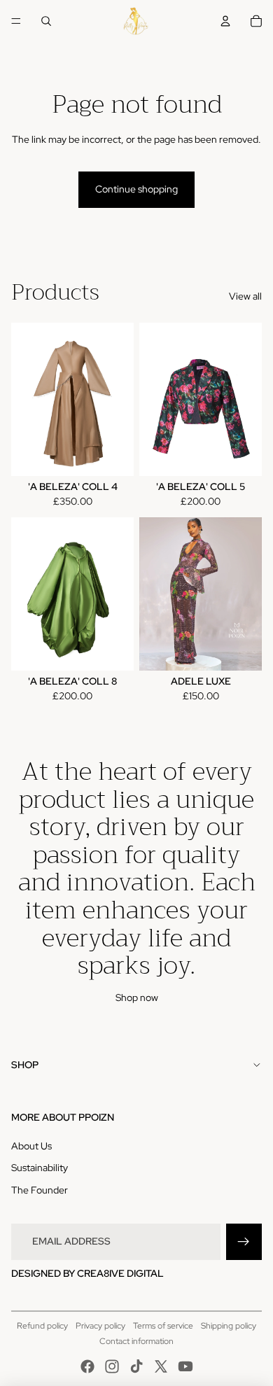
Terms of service (163, 1325)
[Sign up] (244, 1241)
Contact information (136, 1341)
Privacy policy (100, 1325)
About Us (31, 1146)
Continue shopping (136, 189)
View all (245, 296)
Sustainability (39, 1167)
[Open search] (46, 21)
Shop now (136, 997)
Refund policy (42, 1325)
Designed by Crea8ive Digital (87, 1273)
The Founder (39, 1190)
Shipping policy (228, 1325)
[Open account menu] (225, 21)
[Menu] (16, 21)
